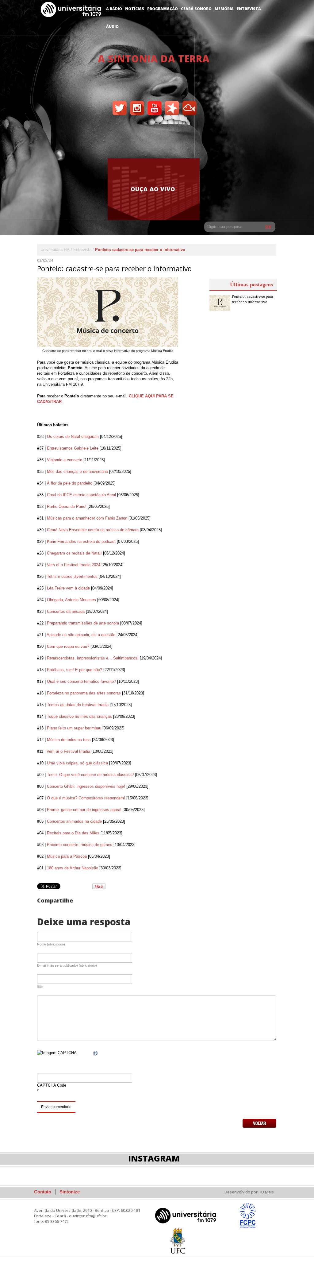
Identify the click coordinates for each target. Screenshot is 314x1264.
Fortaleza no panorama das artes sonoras (84, 693)
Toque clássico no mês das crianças (79, 716)
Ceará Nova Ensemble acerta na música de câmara (93, 530)
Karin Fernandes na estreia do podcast (81, 541)
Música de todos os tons (69, 739)
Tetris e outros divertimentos (72, 576)
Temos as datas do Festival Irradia (78, 704)
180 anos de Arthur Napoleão (72, 868)
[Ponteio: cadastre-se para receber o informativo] (107, 312)
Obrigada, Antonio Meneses (71, 599)
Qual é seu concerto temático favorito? (81, 681)
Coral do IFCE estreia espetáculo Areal (81, 495)
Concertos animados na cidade (74, 821)
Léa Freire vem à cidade (68, 588)
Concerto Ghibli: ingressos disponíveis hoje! (86, 786)
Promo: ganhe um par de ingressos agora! (84, 809)
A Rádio (114, 8)
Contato (42, 1191)
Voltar (259, 1123)
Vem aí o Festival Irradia (68, 751)
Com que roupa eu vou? (68, 646)
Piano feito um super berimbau (74, 728)
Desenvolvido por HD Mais (249, 1192)
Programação (162, 8)
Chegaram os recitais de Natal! (74, 553)
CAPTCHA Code (51, 1085)
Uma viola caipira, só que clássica (77, 763)
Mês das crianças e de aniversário (77, 471)
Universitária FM (55, 249)
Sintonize (69, 1191)
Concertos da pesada (66, 611)
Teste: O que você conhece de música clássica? (90, 774)
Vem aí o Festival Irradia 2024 (73, 564)
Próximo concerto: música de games (79, 844)
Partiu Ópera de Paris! (66, 506)
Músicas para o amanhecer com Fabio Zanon (87, 518)
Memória (224, 8)
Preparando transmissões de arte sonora (83, 623)
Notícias (134, 8)
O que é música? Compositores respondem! (86, 798)
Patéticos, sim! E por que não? (74, 669)
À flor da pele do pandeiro (69, 483)
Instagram (154, 1158)
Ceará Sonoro (196, 8)
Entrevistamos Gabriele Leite (72, 448)
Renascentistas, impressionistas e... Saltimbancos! (93, 658)
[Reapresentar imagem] (95, 1053)
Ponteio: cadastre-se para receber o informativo (252, 299)
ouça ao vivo (153, 189)
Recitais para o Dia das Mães (73, 833)
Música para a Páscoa (67, 856)
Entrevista (249, 8)
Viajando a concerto (64, 460)
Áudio (112, 26)
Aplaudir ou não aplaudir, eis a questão (81, 634)
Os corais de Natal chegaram (73, 436)
